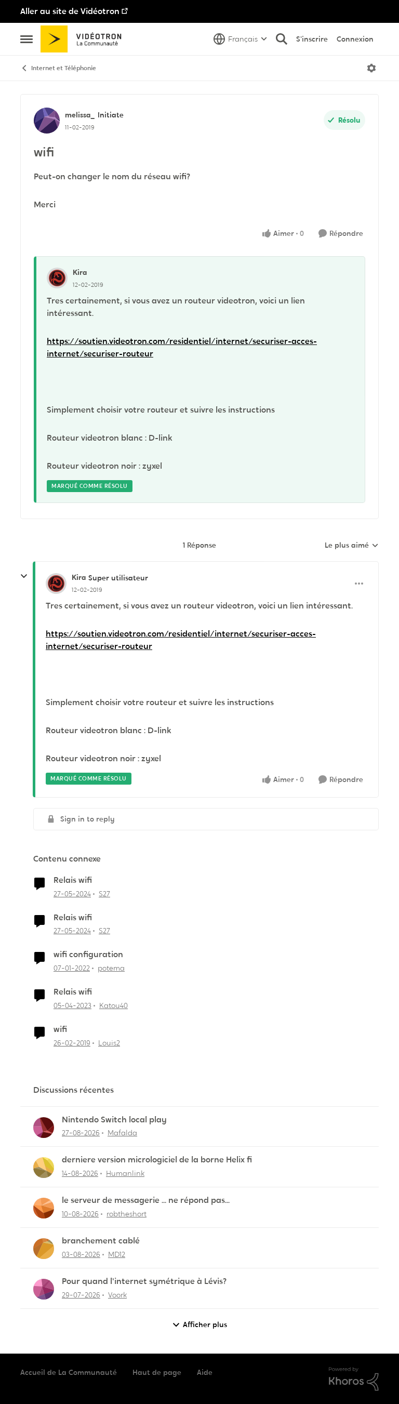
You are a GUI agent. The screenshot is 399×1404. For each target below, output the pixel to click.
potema (111, 968)
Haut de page (156, 1372)
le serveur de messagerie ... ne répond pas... (146, 1200)
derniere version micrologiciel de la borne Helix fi (157, 1160)
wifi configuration (88, 954)
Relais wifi (73, 880)
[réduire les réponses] (24, 576)
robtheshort (127, 1213)
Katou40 (113, 1005)
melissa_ (80, 115)
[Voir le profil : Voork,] (43, 1289)
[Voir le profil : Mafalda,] (43, 1127)
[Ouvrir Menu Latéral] (26, 39)
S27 (104, 893)
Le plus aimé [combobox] (352, 545)
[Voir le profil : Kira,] (57, 278)
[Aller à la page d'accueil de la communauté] (84, 38)
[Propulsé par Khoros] (354, 1379)
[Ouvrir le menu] (371, 68)
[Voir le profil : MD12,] (43, 1248)
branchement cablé (101, 1241)
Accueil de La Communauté (68, 1372)
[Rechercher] (281, 39)
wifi (60, 1029)
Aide (204, 1372)
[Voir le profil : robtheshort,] (43, 1208)
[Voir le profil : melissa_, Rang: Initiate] (47, 121)
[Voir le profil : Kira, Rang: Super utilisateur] (56, 583)
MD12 (116, 1254)
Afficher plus (205, 1324)
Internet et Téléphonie (63, 68)
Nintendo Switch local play (114, 1120)
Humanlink (125, 1173)
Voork (117, 1295)
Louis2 (109, 1043)
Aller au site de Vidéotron (69, 11)
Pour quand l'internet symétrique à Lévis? (144, 1281)
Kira (80, 272)
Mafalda (122, 1132)
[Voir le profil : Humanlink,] (43, 1167)
